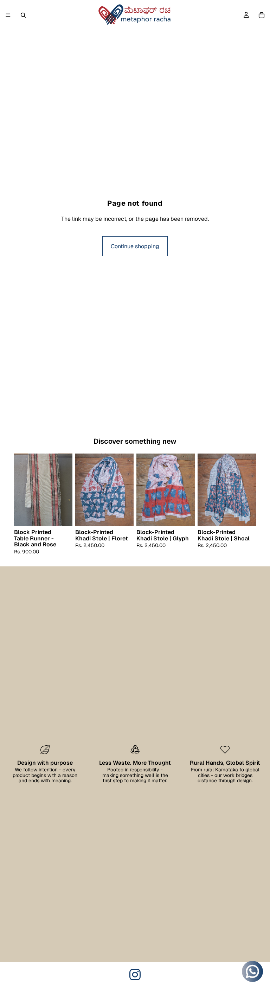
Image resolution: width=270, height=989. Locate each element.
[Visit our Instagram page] (135, 974)
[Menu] (8, 15)
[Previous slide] (22, 490)
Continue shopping (135, 246)
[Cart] (261, 15)
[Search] (23, 15)
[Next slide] (64, 490)
